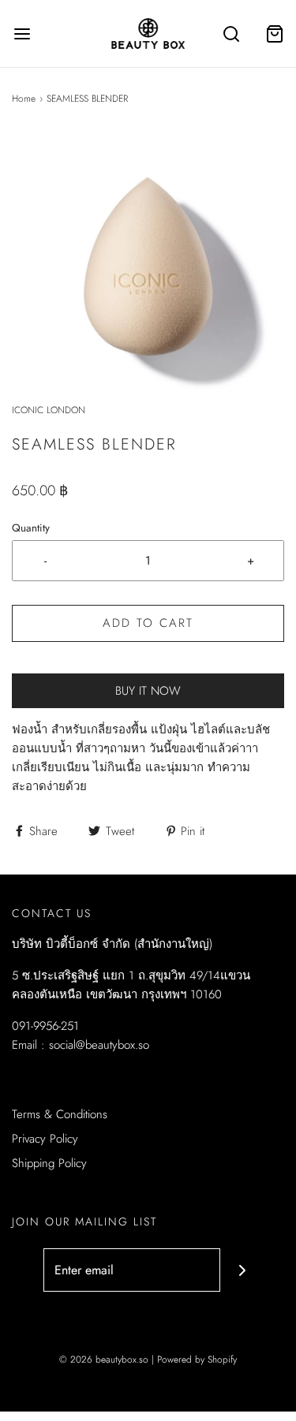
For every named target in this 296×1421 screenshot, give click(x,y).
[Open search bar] (231, 33)
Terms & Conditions (59, 1114)
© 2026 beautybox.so (103, 1359)
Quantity (31, 527)
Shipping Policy (49, 1163)
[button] (148, 267)
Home (24, 98)
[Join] (242, 1270)
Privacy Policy (45, 1138)
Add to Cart (148, 623)
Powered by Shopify (197, 1359)
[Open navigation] (21, 33)
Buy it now (148, 690)
